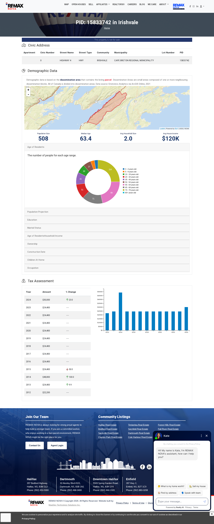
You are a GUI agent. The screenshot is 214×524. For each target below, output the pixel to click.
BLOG (142, 4)
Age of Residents (35, 147)
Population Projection (37, 212)
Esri (176, 128)
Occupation (32, 268)
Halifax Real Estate (107, 425)
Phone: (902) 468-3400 (71, 490)
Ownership (32, 244)
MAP (66, 4)
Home (107, 28)
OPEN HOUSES (79, 4)
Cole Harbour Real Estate (140, 437)
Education (32, 220)
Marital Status (34, 228)
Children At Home (35, 260)
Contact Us (34, 445)
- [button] (28, 94)
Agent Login (57, 445)
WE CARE (152, 4)
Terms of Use (138, 503)
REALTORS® (119, 4)
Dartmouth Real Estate (139, 433)
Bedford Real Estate (107, 429)
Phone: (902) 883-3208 (137, 490)
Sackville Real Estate (108, 433)
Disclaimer (153, 503)
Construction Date (36, 252)
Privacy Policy (28, 519)
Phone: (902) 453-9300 (38, 490)
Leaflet (162, 128)
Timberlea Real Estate (138, 425)
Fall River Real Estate (168, 429)
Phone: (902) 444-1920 (104, 490)
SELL (91, 4)
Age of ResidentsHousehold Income (44, 236)
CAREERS (132, 4)
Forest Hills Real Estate (169, 425)
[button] (103, 4)
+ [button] (28, 90)
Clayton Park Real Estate (110, 437)
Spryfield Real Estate (138, 429)
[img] (212, 514)
